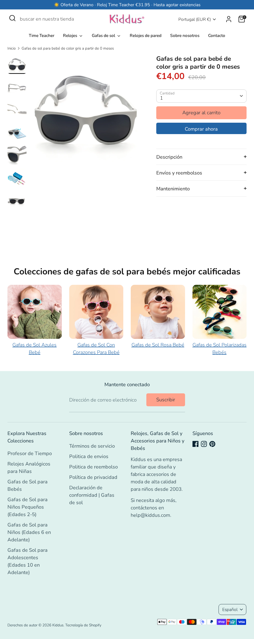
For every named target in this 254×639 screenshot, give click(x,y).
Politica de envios (88, 456)
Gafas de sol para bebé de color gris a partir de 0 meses (68, 48)
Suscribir (165, 399)
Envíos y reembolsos (179, 173)
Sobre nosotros (184, 35)
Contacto (216, 35)
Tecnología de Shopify (83, 625)
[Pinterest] (212, 444)
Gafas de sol (104, 35)
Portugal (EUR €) (194, 19)
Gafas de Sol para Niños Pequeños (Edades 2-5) (27, 507)
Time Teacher (41, 35)
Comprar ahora (201, 129)
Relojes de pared (145, 35)
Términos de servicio (92, 446)
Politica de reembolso (93, 467)
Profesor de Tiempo (29, 453)
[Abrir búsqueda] (12, 18)
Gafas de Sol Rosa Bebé (157, 345)
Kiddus (58, 625)
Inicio (11, 48)
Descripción (169, 157)
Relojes (70, 35)
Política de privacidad (93, 477)
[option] (86, 112)
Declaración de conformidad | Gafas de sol (91, 495)
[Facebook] (195, 444)
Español (230, 609)
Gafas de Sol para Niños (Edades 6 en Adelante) (29, 532)
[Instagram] (204, 444)
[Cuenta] (229, 19)
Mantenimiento (173, 188)
